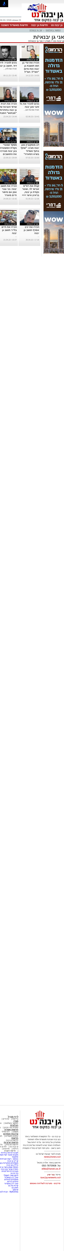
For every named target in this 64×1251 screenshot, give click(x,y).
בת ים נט (14, 1173)
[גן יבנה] (43, 22)
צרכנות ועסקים (10, 1134)
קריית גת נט (13, 1185)
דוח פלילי (6, 1132)
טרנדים (6, 1119)
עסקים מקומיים (11, 1136)
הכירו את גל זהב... (31, 110)
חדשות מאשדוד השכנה (14, 25)
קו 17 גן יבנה (12, 1161)
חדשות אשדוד (11, 1129)
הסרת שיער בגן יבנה (9, 1169)
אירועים (6, 1148)
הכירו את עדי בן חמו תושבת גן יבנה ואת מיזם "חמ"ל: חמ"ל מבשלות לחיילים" (29, 68)
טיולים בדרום (12, 1181)
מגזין (47, 41)
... (38, 236)
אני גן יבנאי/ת (36, 30)
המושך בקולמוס (53, 30)
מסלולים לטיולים (11, 1179)
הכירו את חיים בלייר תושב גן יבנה (9, 230)
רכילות (15, 1148)
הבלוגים (14, 1125)
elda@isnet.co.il (51, 1168)
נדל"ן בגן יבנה (12, 1165)
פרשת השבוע (10, 1151)
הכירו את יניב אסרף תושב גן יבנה (31, 230)
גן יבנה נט (56, 25)
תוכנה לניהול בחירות (9, 1153)
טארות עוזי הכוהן (11, 1127)
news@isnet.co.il (52, 1157)
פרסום (15, 1190)
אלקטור (15, 1157)
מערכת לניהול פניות (10, 1171)
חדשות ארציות (11, 1142)
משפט (15, 1132)
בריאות (15, 1119)
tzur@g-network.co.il (50, 1177)
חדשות (14, 1138)
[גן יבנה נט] (43, 1129)
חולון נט (14, 1187)
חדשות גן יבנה (39, 25)
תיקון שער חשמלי (10, 1175)
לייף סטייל (13, 1116)
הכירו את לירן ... (10, 69)
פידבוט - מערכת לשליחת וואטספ (44, 1183)
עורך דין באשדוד (11, 1177)
